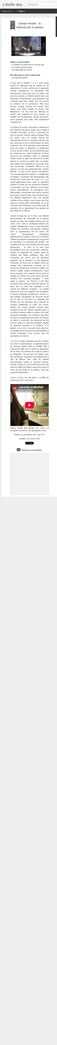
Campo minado (16, 377)
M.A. (43, 434)
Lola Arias (14, 341)
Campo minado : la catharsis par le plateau (29, 25)
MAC (38, 438)
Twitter (42, 428)
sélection (24, 430)
